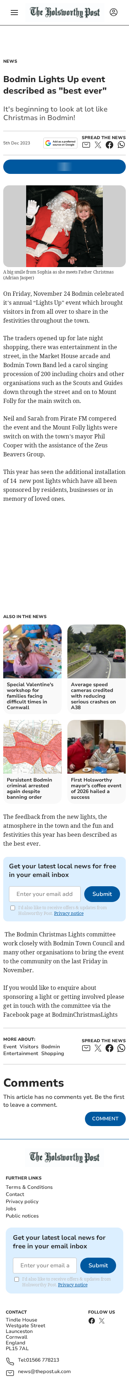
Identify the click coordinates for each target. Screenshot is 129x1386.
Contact (15, 1194)
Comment (105, 1118)
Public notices (22, 1215)
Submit (102, 894)
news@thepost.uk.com (44, 1372)
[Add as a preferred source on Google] (60, 143)
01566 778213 (42, 1360)
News (10, 61)
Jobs (11, 1208)
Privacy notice (68, 913)
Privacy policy (22, 1201)
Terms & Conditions (29, 1187)
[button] (14, 12)
